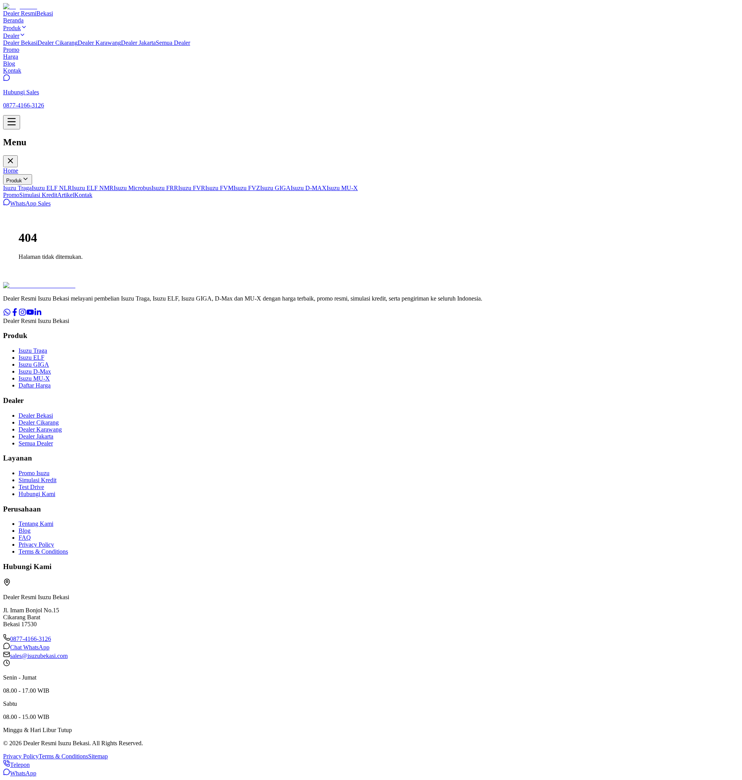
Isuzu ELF (31, 357)
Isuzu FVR (191, 188)
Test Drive (31, 487)
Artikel (65, 195)
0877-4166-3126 (30, 639)
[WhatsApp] (7, 314)
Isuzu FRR (164, 188)
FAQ (25, 537)
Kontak (83, 195)
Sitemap (98, 756)
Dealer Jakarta (138, 42)
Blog (25, 530)
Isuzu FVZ (246, 188)
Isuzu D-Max (35, 371)
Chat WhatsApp (29, 647)
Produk (14, 181)
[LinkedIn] (38, 314)
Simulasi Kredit (38, 195)
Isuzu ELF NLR (52, 188)
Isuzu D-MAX (309, 188)
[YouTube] (30, 314)
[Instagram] (22, 314)
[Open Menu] (11, 122)
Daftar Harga (35, 385)
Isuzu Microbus (132, 188)
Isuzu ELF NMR (93, 188)
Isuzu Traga (17, 188)
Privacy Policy (36, 544)
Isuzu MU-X (342, 188)
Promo (11, 195)
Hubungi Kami (37, 494)
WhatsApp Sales (30, 203)
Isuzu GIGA (275, 188)
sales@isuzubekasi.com (39, 656)
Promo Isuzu (34, 473)
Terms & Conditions (43, 551)
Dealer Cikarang (57, 42)
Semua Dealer (173, 42)
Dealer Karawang (99, 42)
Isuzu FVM (219, 188)
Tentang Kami (36, 523)
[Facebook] (15, 314)
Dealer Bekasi (20, 42)
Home (10, 170)
